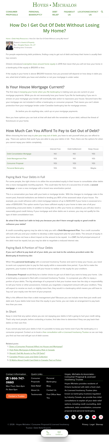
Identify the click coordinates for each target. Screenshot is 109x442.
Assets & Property (27, 42)
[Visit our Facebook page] (67, 417)
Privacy (85, 424)
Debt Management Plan (17, 158)
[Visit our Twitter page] (73, 417)
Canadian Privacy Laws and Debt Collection (28, 356)
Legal (92, 424)
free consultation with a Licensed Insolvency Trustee (66, 332)
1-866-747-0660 (15, 380)
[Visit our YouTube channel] (94, 417)
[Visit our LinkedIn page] (87, 417)
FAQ (66, 11)
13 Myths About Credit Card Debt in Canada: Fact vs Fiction (35, 360)
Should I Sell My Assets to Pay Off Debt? (27, 353)
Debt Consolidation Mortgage (19, 153)
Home (8, 38)
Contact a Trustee (17, 396)
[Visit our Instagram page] (101, 417)
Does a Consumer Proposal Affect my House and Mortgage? (36, 346)
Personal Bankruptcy (35, 13)
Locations (83, 11)
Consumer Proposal (15, 163)
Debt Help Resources (20, 38)
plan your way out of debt (45, 135)
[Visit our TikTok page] (80, 417)
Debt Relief (55, 13)
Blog (49, 385)
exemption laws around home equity (39, 64)
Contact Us (51, 390)
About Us (35, 390)
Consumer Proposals (12, 13)
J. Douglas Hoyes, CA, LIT (25, 45)
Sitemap (99, 424)
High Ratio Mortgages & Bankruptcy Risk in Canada (32, 349)
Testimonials (36, 394)
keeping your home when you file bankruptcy (40, 91)
